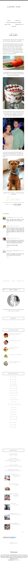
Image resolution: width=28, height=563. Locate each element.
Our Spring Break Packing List (13, 470)
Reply (8, 222)
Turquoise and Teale (13, 469)
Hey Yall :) (16, 504)
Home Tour (7, 24)
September (13, 393)
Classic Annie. (13, 453)
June (14, 407)
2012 (13, 424)
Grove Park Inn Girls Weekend (13, 466)
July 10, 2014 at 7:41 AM (15, 238)
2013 (13, 422)
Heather (8, 238)
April (13, 412)
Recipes (14, 26)
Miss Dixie (13, 503)
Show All (22, 532)
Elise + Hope (13, 458)
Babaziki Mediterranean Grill (14, 404)
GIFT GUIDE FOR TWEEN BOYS (17, 476)
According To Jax (13, 513)
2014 (13, 384)
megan (8, 226)
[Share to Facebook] (19, 204)
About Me (18, 20)
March (13, 414)
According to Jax (10, 217)
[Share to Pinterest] (20, 204)
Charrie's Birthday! (16, 495)
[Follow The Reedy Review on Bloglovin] (9, 538)
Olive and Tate (13, 474)
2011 (13, 427)
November (13, 388)
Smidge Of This (13, 493)
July (13, 397)
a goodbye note (16, 524)
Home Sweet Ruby (13, 484)
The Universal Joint (14, 399)
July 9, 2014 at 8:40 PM (14, 226)
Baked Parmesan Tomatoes (8, 52)
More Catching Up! (16, 514)
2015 (13, 381)
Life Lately (14, 401)
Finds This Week (13, 455)
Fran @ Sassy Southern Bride (12, 250)
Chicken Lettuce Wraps (15, 354)
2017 (13, 376)
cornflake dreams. (13, 523)
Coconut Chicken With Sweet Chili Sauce (15, 334)
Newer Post (20, 281)
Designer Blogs (17, 560)
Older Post (6, 281)
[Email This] (14, 204)
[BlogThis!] (16, 204)
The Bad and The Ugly (15, 340)
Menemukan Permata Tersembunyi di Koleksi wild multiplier (13, 460)
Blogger (15, 543)
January (13, 419)
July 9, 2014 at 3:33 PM (18, 217)
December (13, 385)
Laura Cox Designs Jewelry (14, 22)
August (13, 395)
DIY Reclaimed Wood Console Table (14, 362)
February (13, 416)
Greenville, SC (19, 24)
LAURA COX (14, 7)
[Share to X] (17, 204)
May (14, 409)
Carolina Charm (13, 465)
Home (8, 20)
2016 (13, 379)
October (13, 390)
